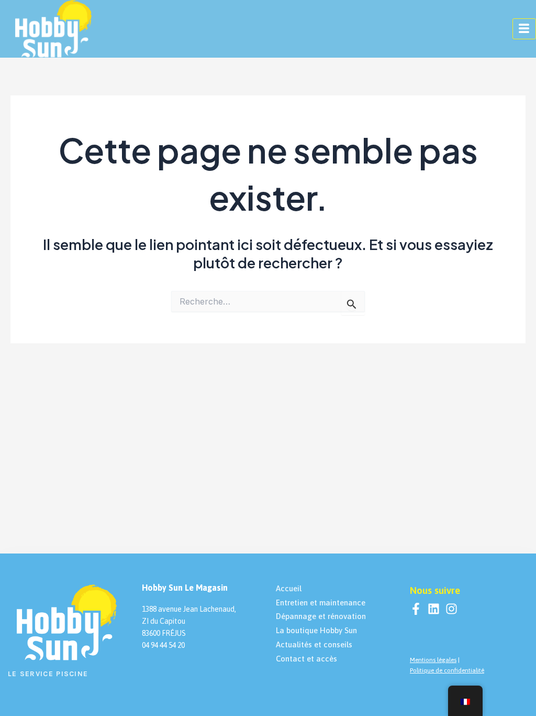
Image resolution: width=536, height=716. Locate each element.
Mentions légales (433, 660)
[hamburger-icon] (524, 28)
